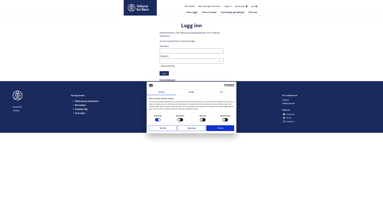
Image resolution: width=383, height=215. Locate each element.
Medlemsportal (288, 103)
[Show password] (219, 60)
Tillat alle (220, 128)
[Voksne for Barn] (140, 8)
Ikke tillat (163, 128)
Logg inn (227, 6)
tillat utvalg (191, 128)
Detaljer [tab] (191, 92)
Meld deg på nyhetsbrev (87, 101)
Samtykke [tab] (161, 92)
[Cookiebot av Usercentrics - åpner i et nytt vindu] (225, 85)
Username (164, 46)
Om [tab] (221, 92)
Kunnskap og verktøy (232, 12)
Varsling (16, 110)
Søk (253, 6)
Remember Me (168, 66)
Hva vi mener (209, 12)
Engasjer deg (81, 109)
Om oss (253, 12)
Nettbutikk (240, 6)
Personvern (17, 107)
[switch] (180, 119)
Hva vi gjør (192, 12)
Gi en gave (80, 113)
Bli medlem (190, 6)
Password (164, 56)
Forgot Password (167, 79)
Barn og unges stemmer (209, 6)
